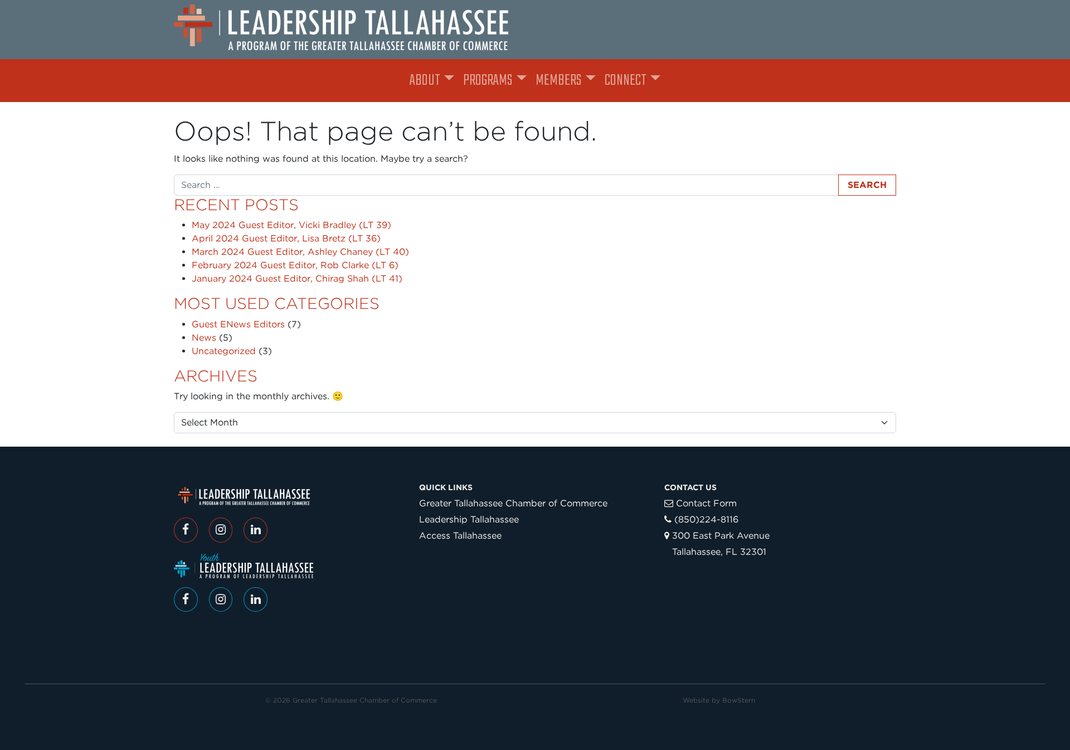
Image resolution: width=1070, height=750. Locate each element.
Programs (487, 81)
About (425, 81)
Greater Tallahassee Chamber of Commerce (513, 503)
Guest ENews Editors (238, 324)
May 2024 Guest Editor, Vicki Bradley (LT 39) (291, 225)
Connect (625, 81)
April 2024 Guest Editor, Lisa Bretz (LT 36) (286, 238)
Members (558, 81)
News (204, 337)
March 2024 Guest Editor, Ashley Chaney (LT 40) (300, 251)
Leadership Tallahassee (469, 519)
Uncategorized (224, 351)
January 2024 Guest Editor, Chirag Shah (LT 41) (297, 278)
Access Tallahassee (460, 535)
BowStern (738, 700)
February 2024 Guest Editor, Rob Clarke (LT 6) (295, 265)
